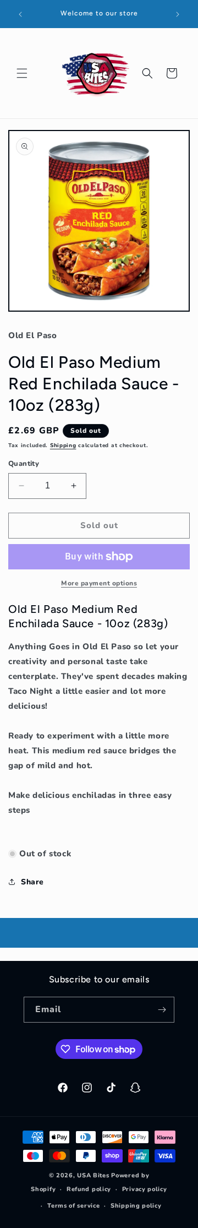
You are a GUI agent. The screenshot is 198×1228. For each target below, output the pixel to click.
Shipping (63, 445)
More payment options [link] (99, 583)
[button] (22, 73)
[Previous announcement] (20, 14)
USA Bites (93, 1175)
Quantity (23, 464)
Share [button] (32, 882)
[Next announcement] (178, 14)
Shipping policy (136, 1206)
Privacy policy (144, 1189)
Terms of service (73, 1206)
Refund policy (89, 1189)
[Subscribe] (162, 1010)
